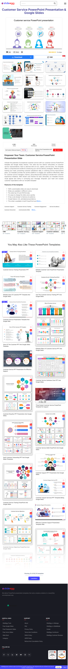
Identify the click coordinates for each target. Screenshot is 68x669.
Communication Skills (24, 210)
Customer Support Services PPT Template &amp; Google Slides (50, 498)
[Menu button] (65, 3)
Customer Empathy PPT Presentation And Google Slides (17, 414)
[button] (31, 252)
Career (48, 629)
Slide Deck (6, 635)
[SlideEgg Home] (34, 589)
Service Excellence (54, 206)
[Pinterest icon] (22, 52)
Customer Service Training (24, 206)
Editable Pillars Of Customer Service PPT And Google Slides (49, 349)
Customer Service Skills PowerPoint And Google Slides (49, 448)
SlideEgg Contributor (53, 632)
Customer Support (9, 206)
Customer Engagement (40, 206)
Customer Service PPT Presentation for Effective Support (17, 370)
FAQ (26, 626)
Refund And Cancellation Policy (34, 641)
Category (5, 638)
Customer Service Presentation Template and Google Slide (16, 320)
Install (58, 150)
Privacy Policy (29, 629)
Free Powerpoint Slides (9, 629)
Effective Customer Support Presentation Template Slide (48, 523)
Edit (57, 56)
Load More (34, 578)
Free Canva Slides (8, 632)
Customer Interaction (10, 210)
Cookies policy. (30, 667)
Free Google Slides (8, 626)
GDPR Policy (28, 638)
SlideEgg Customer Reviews (55, 635)
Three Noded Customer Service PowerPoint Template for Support (48, 406)
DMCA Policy (28, 635)
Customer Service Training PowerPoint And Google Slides (15, 503)
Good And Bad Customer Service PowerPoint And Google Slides (50, 568)
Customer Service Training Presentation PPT (16, 269)
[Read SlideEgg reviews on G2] (52, 654)
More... (34, 210)
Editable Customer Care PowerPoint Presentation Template (50, 270)
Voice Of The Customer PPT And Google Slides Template (16, 345)
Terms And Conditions (31, 632)
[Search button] (55, 3)
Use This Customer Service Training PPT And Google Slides (49, 295)
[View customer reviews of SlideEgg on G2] (62, 654)
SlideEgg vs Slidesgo (53, 623)
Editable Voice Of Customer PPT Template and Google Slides (16, 295)
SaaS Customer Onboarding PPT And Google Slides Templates (16, 458)
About (26, 623)
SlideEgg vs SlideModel (53, 626)
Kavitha (54, 145)
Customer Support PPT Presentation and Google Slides (50, 473)
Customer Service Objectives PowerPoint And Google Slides (16, 547)
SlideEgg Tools (7, 623)
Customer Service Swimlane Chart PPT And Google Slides (48, 381)
